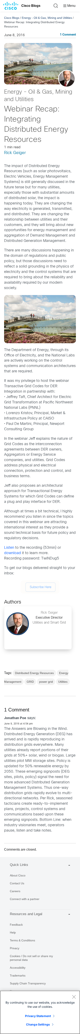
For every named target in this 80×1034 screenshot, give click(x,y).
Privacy (14, 948)
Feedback (16, 924)
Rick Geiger (15, 153)
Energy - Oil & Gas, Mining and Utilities (47, 17)
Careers (15, 891)
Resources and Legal (26, 914)
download (12, 553)
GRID (30, 681)
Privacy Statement (38, 1016)
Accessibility (17, 967)
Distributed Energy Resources (34, 673)
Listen (9, 548)
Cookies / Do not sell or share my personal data (31, 957)
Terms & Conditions (22, 940)
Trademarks (17, 975)
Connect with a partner (24, 899)
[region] (40, 1012)
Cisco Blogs (30, 5)
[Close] (74, 997)
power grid (46, 681)
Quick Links (19, 865)
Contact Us (17, 883)
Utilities (62, 681)
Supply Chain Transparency (28, 983)
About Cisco (17, 875)
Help (13, 932)
